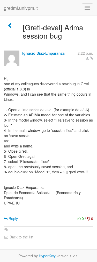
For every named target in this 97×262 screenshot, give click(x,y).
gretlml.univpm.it (21, 7)
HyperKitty (47, 255)
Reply (13, 218)
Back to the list (21, 236)
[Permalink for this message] (91, 58)
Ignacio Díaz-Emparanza (43, 53)
